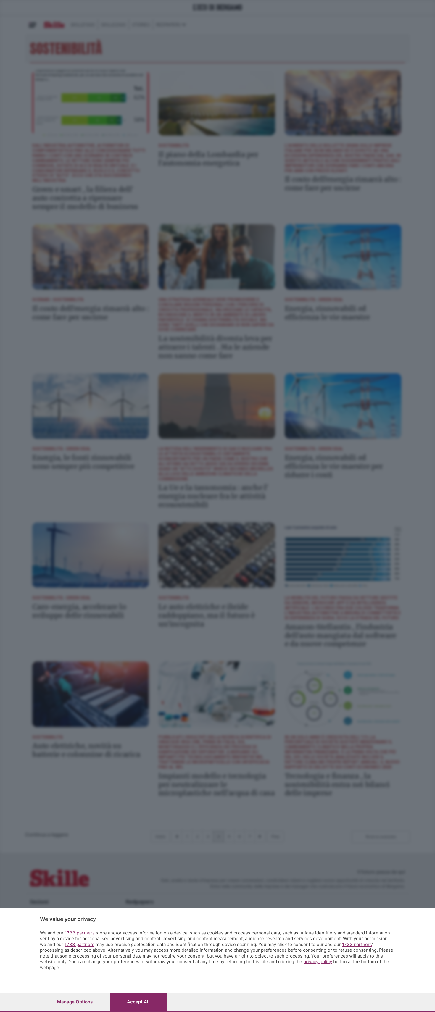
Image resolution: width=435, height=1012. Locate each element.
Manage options (75, 1002)
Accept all (138, 1002)
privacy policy (317, 961)
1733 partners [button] (80, 933)
